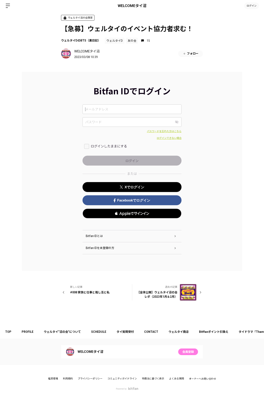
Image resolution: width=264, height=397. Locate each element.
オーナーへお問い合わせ (202, 379)
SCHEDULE (98, 331)
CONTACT (151, 331)
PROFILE (27, 331)
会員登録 (188, 351)
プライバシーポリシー (90, 378)
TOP (8, 331)
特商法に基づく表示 (153, 378)
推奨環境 (53, 378)
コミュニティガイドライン (122, 378)
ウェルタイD (114, 40)
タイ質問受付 (125, 331)
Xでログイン (134, 187)
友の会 (132, 40)
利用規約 (68, 378)
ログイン (252, 5)
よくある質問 (176, 378)
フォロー (192, 53)
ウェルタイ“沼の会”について (62, 331)
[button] (132, 213)
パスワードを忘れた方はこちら (164, 131)
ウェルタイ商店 (179, 331)
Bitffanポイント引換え (213, 331)
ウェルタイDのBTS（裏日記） (81, 40)
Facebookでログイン (133, 200)
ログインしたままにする (109, 146)
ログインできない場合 (169, 138)
